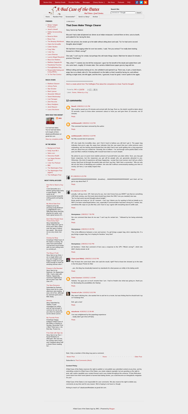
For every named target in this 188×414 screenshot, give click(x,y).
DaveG (73, 106)
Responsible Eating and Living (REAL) (56, 71)
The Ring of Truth (52, 253)
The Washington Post (55, 168)
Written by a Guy (82, 92)
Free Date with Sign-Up (54, 333)
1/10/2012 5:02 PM (89, 292)
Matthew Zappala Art (55, 62)
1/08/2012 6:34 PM (79, 191)
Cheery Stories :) (99, 2)
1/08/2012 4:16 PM (89, 123)
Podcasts (121, 2)
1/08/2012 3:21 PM (83, 106)
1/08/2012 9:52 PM (87, 244)
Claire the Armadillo (54, 44)
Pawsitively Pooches (54, 65)
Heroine (49, 300)
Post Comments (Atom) (84, 360)
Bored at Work (52, 36)
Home (48, 17)
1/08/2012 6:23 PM (79, 176)
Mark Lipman (52, 91)
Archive (95, 17)
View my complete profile (54, 139)
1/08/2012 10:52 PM (92, 258)
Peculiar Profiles (74, 2)
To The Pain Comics (54, 74)
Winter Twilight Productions (53, 26)
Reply (73, 116)
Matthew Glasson (54, 83)
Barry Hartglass (53, 104)
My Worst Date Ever (53, 203)
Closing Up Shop (52, 238)
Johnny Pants (52, 86)
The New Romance (53, 285)
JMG (60, 118)
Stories (74, 92)
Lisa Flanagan (52, 99)
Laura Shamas (53, 54)
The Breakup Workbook (56, 41)
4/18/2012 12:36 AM (87, 311)
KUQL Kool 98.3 (53, 150)
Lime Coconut (76, 278)
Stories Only (47, 2)
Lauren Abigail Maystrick (56, 57)
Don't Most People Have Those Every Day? (54, 220)
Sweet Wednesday (54, 96)
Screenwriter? (70, 17)
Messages (86, 2)
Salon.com (51, 153)
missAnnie (75, 311)
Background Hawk (54, 148)
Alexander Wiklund (54, 94)
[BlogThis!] (90, 90)
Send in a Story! (83, 17)
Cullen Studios (52, 47)
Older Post (138, 357)
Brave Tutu (51, 39)
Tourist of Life (76, 292)
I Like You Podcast (54, 163)
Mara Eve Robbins (54, 60)
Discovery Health (53, 156)
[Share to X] (92, 90)
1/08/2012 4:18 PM (89, 136)
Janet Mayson (52, 107)
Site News (111, 2)
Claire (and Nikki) (77, 258)
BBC (49, 165)
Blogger (112, 409)
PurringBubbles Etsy (54, 67)
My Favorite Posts (52, 317)
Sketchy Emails (60, 2)
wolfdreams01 (76, 123)
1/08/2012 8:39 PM (87, 229)
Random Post (57, 17)
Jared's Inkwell (53, 29)
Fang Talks (51, 49)
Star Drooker (52, 89)
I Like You (51, 52)
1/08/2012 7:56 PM (87, 214)
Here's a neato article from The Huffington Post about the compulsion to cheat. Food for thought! (100, 84)
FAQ (128, 2)
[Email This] (88, 90)
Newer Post (71, 357)
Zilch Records (52, 102)
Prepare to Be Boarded (54, 268)
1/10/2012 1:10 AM (89, 278)
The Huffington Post (54, 175)
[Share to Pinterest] (97, 90)
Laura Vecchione (53, 109)
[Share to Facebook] (94, 90)
